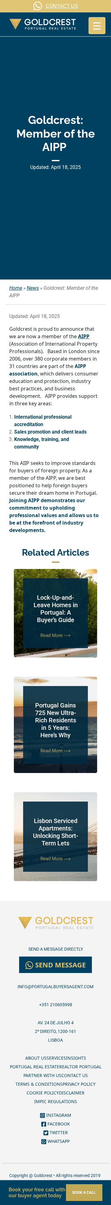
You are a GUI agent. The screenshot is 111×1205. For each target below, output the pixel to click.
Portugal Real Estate (34, 1067)
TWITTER (58, 1132)
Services (56, 1058)
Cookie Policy (43, 1093)
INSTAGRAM (58, 1115)
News (33, 288)
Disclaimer (71, 1093)
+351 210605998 (55, 1004)
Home (15, 288)
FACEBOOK (58, 1124)
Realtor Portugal (80, 1067)
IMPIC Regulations (55, 1101)
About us (36, 1058)
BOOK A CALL (84, 1192)
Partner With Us (42, 1075)
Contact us (74, 1075)
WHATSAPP (58, 1141)
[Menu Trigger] (96, 25)
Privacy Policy (79, 1084)
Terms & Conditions (39, 1084)
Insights (76, 1058)
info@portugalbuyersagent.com (55, 986)
